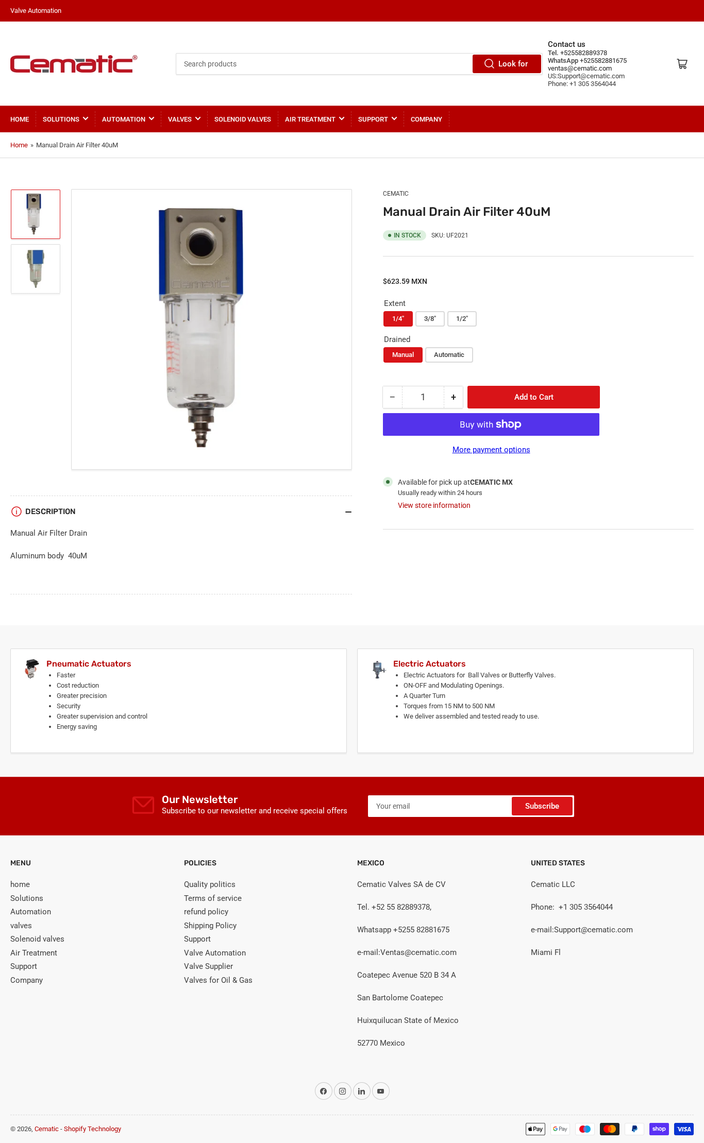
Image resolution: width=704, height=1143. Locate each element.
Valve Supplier (208, 966)
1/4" (398, 318)
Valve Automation (215, 953)
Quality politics (210, 884)
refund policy (206, 911)
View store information (434, 505)
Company (426, 119)
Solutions (61, 119)
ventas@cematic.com (580, 68)
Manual (403, 355)
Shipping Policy (210, 925)
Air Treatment (310, 119)
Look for (513, 64)
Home (19, 145)
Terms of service (213, 898)
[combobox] (359, 64)
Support (373, 119)
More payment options (491, 449)
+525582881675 (602, 60)
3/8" (430, 318)
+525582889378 (583, 53)
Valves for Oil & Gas (218, 980)
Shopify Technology (92, 1129)
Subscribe (542, 806)
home (19, 119)
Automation (123, 119)
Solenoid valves (242, 119)
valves (180, 119)
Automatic (449, 355)
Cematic (396, 193)
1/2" (462, 318)
